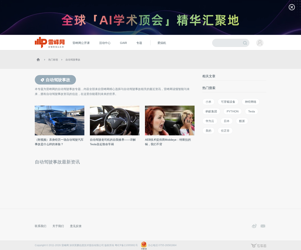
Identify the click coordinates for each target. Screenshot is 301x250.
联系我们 (40, 226)
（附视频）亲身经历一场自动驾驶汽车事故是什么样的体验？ (59, 142)
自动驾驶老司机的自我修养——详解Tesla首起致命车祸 (113, 142)
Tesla (251, 111)
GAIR (123, 43)
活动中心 (105, 43)
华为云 (210, 121)
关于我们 (58, 226)
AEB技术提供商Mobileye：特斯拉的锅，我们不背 (168, 142)
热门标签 (53, 59)
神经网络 (250, 101)
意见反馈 (75, 226)
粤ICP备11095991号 (126, 245)
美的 (208, 130)
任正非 (225, 130)
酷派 (242, 121)
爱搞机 (161, 43)
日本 (227, 121)
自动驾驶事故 (73, 59)
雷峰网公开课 (81, 43)
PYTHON (233, 111)
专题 (139, 43)
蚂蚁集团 (211, 111)
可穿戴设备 (228, 101)
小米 (208, 101)
